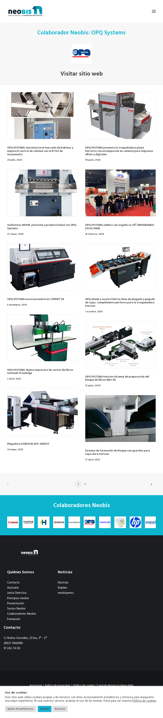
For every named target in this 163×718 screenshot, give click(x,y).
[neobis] (25, 11)
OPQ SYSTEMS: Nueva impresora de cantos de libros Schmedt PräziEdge (40, 372)
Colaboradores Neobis (21, 613)
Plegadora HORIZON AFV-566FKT (28, 444)
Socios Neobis (16, 608)
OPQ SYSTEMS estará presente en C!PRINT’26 (35, 299)
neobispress (66, 593)
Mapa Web (127, 685)
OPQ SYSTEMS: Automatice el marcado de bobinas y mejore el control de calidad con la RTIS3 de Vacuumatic (40, 151)
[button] (154, 11)
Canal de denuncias (108, 685)
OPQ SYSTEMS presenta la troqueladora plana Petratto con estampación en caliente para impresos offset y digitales (119, 151)
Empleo (62, 587)
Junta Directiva (16, 593)
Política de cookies (84, 685)
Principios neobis (18, 598)
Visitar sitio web (81, 74)
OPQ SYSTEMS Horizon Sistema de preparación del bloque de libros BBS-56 (117, 378)
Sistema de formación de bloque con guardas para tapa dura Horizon (117, 452)
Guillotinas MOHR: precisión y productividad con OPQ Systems (41, 227)
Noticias (63, 582)
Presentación (15, 603)
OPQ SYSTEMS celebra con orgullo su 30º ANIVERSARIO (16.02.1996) (119, 227)
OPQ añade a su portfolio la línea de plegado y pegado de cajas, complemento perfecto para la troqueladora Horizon (120, 302)
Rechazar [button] (60, 709)
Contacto (13, 582)
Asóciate (13, 587)
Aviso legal (36, 685)
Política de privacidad (57, 685)
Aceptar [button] (44, 709)
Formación (13, 619)
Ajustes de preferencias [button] (20, 709)
